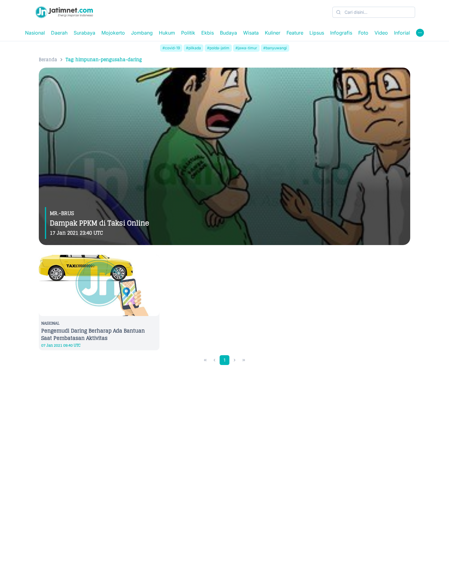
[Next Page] (235, 360)
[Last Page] (244, 360)
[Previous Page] (214, 360)
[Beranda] (64, 12)
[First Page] (205, 360)
